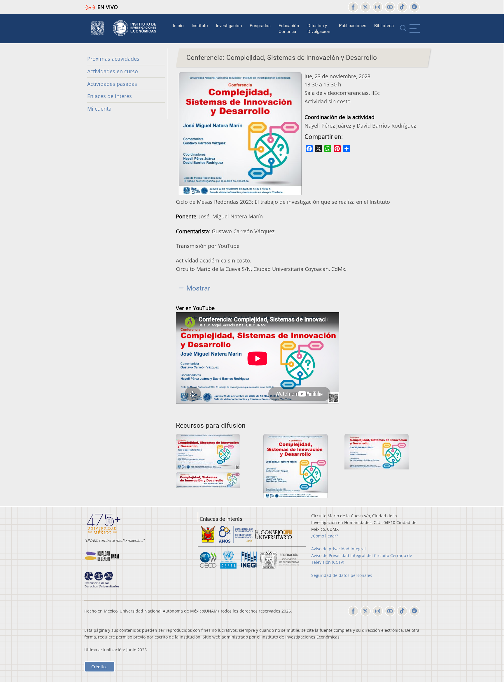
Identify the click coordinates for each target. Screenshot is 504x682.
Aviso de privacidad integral (338, 548)
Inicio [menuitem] (178, 25)
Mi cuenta (99, 108)
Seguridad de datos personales (341, 575)
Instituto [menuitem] (200, 25)
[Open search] (403, 28)
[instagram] (377, 7)
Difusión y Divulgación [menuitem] (318, 28)
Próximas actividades (113, 58)
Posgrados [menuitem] (260, 25)
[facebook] (353, 7)
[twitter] (365, 7)
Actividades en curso (112, 71)
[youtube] (390, 7)
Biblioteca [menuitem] (384, 25)
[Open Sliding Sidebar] (414, 28)
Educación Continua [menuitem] (289, 28)
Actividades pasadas (112, 83)
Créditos (99, 666)
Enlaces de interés (109, 96)
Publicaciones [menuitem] (352, 25)
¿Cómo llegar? (324, 536)
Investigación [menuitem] (229, 25)
